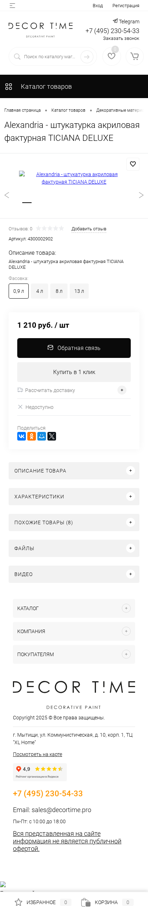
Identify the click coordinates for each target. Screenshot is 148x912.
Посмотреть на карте (37, 754)
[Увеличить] (74, 178)
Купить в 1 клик (74, 372)
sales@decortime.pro (61, 810)
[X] (51, 436)
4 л (39, 291)
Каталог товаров (45, 86)
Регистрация (125, 5)
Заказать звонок (121, 38)
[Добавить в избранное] (132, 164)
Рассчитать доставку (50, 390)
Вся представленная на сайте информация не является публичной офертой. (67, 841)
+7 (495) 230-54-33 (112, 30)
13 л (79, 291)
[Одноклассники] (31, 436)
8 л (59, 291)
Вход (98, 5)
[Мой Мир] (41, 436)
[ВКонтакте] (21, 436)
